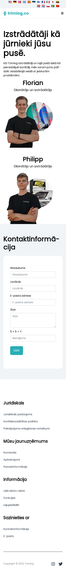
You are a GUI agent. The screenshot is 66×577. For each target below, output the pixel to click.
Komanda (9, 452)
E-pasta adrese (20, 296)
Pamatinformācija (15, 467)
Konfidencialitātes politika (20, 421)
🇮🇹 (48, 2)
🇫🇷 (43, 2)
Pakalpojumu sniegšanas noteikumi (26, 428)
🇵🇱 (48, 6)
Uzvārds (15, 282)
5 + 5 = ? (15, 332)
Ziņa (13, 310)
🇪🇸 (29, 2)
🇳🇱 (43, 6)
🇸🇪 (52, 6)
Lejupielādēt (11, 505)
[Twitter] (59, 564)
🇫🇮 (38, 2)
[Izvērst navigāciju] (62, 13)
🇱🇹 (57, 2)
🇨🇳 (57, 6)
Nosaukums (17, 268)
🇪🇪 (34, 2)
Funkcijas (9, 498)
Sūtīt (17, 350)
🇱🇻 (38, 6)
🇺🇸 (10, 2)
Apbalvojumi (11, 460)
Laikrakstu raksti (14, 491)
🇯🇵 (52, 2)
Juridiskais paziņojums (17, 414)
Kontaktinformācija (16, 529)
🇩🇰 (19, 2)
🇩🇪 (15, 2)
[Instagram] (53, 564)
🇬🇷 (24, 2)
